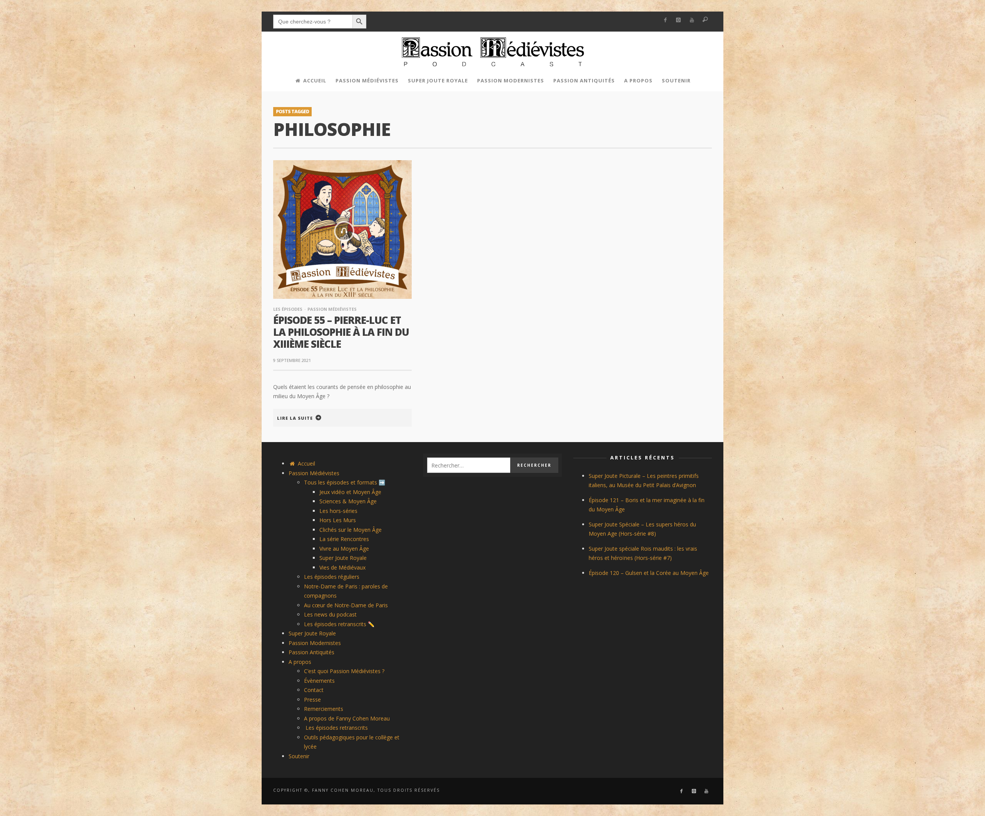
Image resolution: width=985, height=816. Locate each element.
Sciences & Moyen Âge (348, 501)
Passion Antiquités (311, 652)
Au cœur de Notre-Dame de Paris (346, 605)
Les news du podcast (330, 614)
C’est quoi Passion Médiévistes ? (344, 671)
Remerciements (323, 708)
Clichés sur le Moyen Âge (350, 529)
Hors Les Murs (337, 520)
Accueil (305, 463)
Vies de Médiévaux (342, 567)
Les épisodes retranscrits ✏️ (339, 624)
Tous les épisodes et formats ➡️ (344, 482)
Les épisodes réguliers (331, 576)
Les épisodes (287, 309)
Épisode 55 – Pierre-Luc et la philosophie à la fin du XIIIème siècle (341, 332)
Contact (314, 690)
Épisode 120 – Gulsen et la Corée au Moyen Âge (649, 572)
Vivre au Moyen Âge (344, 548)
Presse (312, 699)
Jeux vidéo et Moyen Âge (350, 492)
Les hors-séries (338, 510)
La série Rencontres (344, 539)
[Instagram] (678, 20)
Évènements (319, 680)
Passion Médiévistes (332, 309)
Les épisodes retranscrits (336, 727)
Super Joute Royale (343, 557)
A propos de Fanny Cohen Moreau (347, 718)
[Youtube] (692, 20)
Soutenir (299, 756)
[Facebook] (665, 20)
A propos (300, 661)
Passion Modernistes (315, 643)
